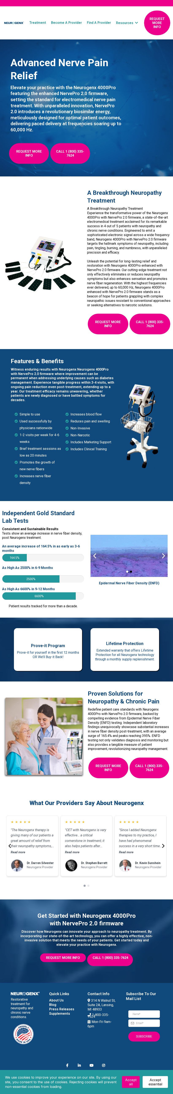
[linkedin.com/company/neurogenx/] (80, 1065)
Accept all (131, 1082)
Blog (52, 1005)
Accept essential (155, 1082)
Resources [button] (125, 23)
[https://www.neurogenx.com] (14, 23)
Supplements (59, 1014)
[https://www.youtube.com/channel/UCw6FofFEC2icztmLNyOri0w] (93, 1065)
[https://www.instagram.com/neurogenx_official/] (104, 1065)
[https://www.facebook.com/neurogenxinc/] (68, 1065)
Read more (18, 852)
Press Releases (61, 1009)
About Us (56, 1000)
